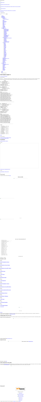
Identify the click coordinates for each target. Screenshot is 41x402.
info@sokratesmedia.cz (6, 364)
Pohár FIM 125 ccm (6, 36)
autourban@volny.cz (30, 341)
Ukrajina (5, 56)
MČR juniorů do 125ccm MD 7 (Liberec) (5, 268)
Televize (4, 68)
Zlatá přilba (4, 26)
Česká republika (3, 17)
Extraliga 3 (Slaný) (2, 271)
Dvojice (3, 20)
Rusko (4, 46)
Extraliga (4, 18)
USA (4, 57)
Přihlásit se (1, 312)
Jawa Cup (4, 61)
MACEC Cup (4, 62)
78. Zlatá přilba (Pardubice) (4, 305)
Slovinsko (5, 55)
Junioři (3, 22)
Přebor (3, 23)
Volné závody (4, 27)
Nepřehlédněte (3, 16)
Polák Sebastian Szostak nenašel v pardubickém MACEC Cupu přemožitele (8, 10)
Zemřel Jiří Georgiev (2, 2)
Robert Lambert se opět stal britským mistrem (4, 4)
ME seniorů (5, 38)
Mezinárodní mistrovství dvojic (6, 58)
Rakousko (5, 54)
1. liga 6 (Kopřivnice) (3, 280)
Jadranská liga (4, 59)
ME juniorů (5, 39)
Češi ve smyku (4, 63)
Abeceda (4, 65)
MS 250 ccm (5, 32)
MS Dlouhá (5, 34)
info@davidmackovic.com (9, 338)
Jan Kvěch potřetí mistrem (3, 8)
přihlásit (10, 175)
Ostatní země (4, 42)
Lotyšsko (5, 51)
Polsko (4, 43)
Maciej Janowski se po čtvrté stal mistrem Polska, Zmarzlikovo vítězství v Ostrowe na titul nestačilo (10, 6)
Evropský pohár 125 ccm (6, 41)
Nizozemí (5, 52)
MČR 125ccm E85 (5, 21)
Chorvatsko (5, 50)
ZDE (6, 361)
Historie (3, 66)
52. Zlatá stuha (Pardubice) (3, 302)
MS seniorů (5, 31)
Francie (5, 49)
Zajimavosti (4, 69)
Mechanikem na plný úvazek (6, 64)
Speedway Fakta (2, 11)
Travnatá (4, 25)
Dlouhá (3, 24)
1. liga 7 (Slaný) (2, 299)
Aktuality (2, 15)
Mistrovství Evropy (5, 37)
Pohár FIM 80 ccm (6, 35)
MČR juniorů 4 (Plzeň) (3, 277)
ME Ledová (5, 40)
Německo (5, 45)
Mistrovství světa (4, 28)
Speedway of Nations (6, 30)
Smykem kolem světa (6, 19)
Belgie (4, 48)
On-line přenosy (4, 67)
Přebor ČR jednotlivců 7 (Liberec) (4, 283)
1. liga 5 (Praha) (2, 274)
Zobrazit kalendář (2, 306)
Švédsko (5, 44)
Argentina (5, 47)
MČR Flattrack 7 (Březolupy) (4, 296)
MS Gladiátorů (5, 33)
